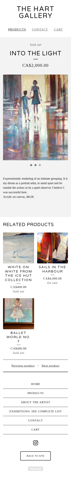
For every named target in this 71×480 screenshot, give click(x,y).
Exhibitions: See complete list (35, 411)
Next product (50, 365)
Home (35, 384)
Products (17, 29)
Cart (58, 29)
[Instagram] (35, 443)
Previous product (23, 365)
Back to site (35, 456)
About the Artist (35, 402)
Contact (40, 29)
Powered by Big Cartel (35, 469)
